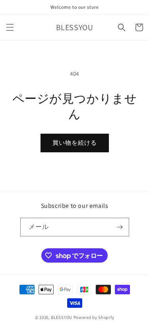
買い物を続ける (74, 142)
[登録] (120, 227)
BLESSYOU (61, 317)
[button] (10, 27)
